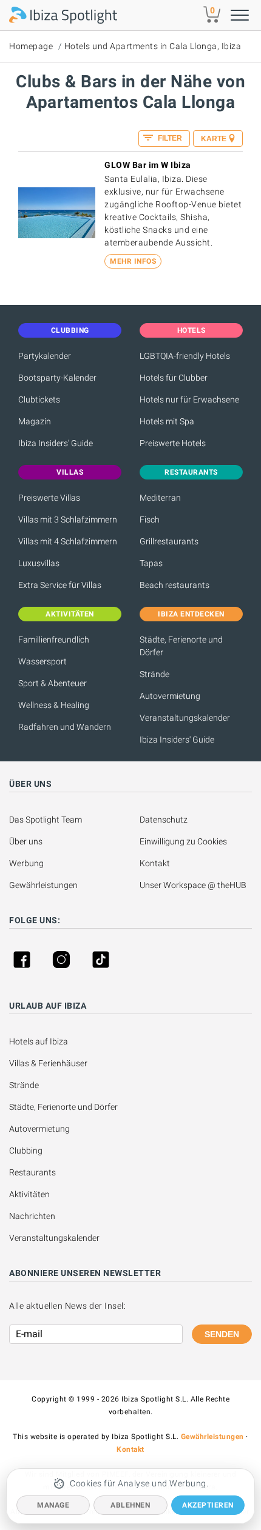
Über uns (25, 841)
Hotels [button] (191, 330)
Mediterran (160, 498)
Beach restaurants (174, 585)
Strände (154, 674)
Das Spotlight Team (45, 819)
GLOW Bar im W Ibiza (147, 165)
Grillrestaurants (169, 541)
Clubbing (25, 1150)
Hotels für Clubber (174, 377)
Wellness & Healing (53, 705)
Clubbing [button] (70, 330)
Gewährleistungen (43, 885)
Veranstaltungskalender (185, 718)
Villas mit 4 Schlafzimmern (67, 541)
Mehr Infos (133, 261)
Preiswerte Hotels (173, 443)
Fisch (150, 519)
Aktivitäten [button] (70, 614)
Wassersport (42, 661)
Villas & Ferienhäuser (48, 1063)
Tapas (151, 563)
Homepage (31, 46)
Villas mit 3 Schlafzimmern (67, 519)
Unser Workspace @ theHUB (193, 885)
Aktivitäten (29, 1194)
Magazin (34, 421)
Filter (169, 138)
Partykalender (44, 356)
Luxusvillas (38, 563)
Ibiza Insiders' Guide (55, 443)
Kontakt (155, 863)
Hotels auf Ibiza (38, 1041)
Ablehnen (130, 1505)
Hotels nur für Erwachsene (189, 399)
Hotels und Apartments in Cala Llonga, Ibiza (153, 46)
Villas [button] (69, 472)
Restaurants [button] (191, 472)
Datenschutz (164, 819)
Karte (213, 139)
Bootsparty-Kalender (57, 377)
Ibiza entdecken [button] (191, 614)
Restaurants (32, 1172)
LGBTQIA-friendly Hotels (185, 356)
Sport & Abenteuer (52, 683)
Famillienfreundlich (53, 639)
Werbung (26, 863)
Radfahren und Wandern (64, 727)
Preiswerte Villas (49, 498)
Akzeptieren (208, 1505)
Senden (222, 1334)
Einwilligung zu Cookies (183, 841)
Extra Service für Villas (59, 585)
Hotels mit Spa (167, 421)
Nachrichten (32, 1216)
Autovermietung (170, 696)
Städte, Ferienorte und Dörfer (181, 646)
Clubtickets (39, 399)
